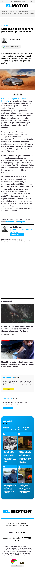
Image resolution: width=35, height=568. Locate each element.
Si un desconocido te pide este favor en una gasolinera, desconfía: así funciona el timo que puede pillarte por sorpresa (10, 488)
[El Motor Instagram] (19, 532)
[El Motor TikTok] (21, 532)
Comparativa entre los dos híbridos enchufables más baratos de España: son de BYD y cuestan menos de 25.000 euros (24, 488)
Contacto (21, 528)
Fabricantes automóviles (8, 241)
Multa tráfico (17, 1)
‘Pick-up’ (10, 1)
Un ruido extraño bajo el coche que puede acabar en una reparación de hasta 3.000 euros (17, 364)
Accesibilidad (14, 528)
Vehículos (30, 241)
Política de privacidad (20, 523)
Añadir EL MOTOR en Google (12, 46)
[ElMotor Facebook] (14, 533)
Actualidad (4, 25)
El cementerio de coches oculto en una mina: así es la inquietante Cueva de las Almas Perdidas (17, 328)
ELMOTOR (6, 428)
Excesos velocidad (27, 1)
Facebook (10, 222)
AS (23, 428)
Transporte (24, 241)
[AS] (10, 538)
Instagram (21, 222)
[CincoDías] (17, 538)
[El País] (5, 538)
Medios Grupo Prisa (17, 566)
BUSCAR (8, 408)
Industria (17, 241)
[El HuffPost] (26, 538)
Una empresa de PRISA (17, 561)
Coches (21, 239)
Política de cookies (23, 525)
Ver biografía (15, 235)
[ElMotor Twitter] (16, 532)
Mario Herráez (16, 39)
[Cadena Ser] (17, 540)
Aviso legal (11, 523)
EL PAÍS (19, 428)
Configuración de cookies (12, 525)
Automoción (15, 239)
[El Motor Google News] (24, 533)
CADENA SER (27, 428)
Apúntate (8, 389)
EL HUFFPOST (13, 428)
